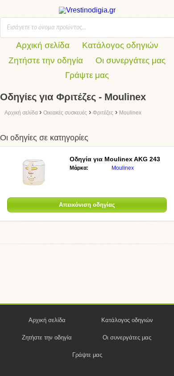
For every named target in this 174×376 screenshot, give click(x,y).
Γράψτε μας (87, 75)
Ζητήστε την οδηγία (45, 60)
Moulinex (123, 168)
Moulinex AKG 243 (115, 159)
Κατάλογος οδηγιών (120, 45)
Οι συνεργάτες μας (130, 60)
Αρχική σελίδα (43, 45)
